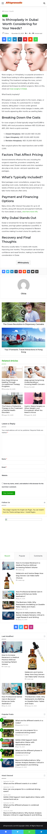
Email (4, 467)
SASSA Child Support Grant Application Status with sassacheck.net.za (26, 742)
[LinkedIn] (12, 271)
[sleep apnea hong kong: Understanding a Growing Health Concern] (34, 372)
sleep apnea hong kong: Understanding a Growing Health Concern (34, 382)
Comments (38, 556)
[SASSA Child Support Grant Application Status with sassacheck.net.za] (8, 743)
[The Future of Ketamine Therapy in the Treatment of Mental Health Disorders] (12, 398)
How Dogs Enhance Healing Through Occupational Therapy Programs (11, 383)
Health (11, 11)
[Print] (36, 271)
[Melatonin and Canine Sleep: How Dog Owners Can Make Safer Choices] (8, 580)
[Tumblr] (16, 271)
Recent (7, 556)
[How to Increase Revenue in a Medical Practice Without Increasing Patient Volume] (8, 566)
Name (4, 459)
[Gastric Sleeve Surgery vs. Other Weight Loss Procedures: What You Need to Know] (34, 398)
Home (6, 11)
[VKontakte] (28, 271)
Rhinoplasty (24, 262)
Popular (22, 556)
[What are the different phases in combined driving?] (8, 753)
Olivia (7, 33)
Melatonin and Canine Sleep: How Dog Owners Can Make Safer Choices (29, 575)
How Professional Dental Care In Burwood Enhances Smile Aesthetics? (29, 594)
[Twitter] (7, 271)
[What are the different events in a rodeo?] (8, 723)
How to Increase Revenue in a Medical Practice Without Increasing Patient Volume (28, 565)
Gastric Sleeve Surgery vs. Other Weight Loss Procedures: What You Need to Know (34, 409)
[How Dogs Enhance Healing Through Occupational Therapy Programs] (12, 372)
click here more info (30, 212)
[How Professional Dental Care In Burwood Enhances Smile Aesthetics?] (8, 595)
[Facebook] (3, 271)
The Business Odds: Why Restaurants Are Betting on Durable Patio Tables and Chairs (30, 604)
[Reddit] (24, 271)
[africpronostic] (14, 3)
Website (4, 475)
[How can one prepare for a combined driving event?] (8, 733)
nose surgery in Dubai (18, 89)
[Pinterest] (20, 271)
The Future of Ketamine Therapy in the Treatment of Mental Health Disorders (12, 409)
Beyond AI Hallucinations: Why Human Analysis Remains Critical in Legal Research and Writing (30, 615)
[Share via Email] (32, 271)
